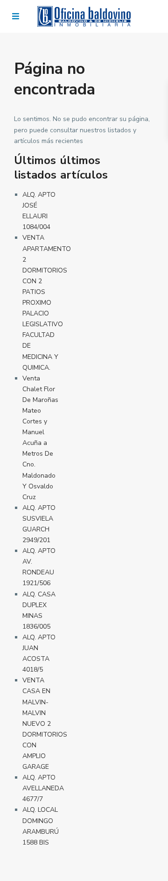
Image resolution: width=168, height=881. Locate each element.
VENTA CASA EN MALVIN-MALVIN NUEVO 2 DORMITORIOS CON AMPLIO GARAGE (44, 723)
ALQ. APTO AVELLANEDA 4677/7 (43, 788)
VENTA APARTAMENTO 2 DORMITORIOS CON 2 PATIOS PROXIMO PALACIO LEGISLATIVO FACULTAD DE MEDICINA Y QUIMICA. (46, 302)
